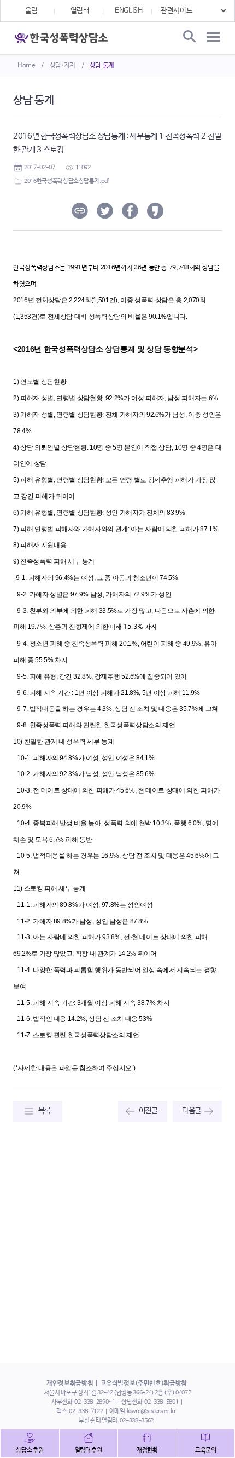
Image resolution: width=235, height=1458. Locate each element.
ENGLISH (129, 11)
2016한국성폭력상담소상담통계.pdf (66, 181)
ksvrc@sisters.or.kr (151, 1411)
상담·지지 (62, 66)
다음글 (191, 1110)
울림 (31, 11)
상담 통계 (102, 66)
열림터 (80, 11)
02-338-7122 (86, 1411)
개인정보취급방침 (69, 1383)
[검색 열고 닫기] (188, 37)
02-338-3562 (137, 1420)
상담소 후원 (29, 1450)
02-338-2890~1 (94, 1402)
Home (26, 66)
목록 (44, 1110)
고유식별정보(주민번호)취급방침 (144, 1383)
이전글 (148, 1110)
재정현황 (147, 1450)
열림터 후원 (88, 1450)
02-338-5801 (161, 1402)
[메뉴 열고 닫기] (213, 37)
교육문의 (205, 1450)
